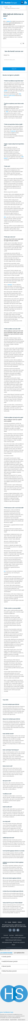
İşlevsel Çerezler (6, 966)
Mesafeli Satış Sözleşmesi (19, 942)
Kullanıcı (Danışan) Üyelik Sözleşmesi (13, 940)
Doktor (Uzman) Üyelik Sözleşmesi (18, 937)
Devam (13, 68)
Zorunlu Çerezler (6, 956)
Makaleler (14, 922)
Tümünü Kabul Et (21, 1019)
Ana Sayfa (6, 6)
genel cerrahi (12, 95)
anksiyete (10, 284)
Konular (9, 922)
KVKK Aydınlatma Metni (7, 942)
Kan (5, 571)
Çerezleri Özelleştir (4, 1019)
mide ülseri (13, 131)
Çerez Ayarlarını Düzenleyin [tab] (6, 952)
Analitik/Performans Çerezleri (10, 961)
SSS (10, 6)
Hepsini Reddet (13, 1019)
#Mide (5, 18)
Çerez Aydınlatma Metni (18, 1016)
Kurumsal (6, 935)
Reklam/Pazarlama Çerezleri (9, 971)
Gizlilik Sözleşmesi (19, 935)
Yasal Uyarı (11, 935)
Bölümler (20, 922)
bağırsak (9, 21)
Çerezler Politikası (5, 937)
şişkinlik (5, 91)
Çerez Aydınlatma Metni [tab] (19, 952)
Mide (7, 111)
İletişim (13, 944)
